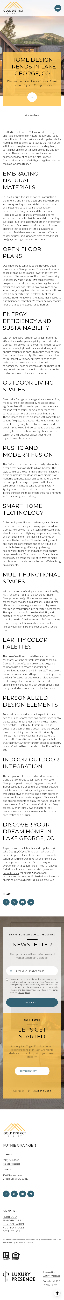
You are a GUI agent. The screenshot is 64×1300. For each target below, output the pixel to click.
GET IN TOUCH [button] (11, 1231)
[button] (32, 1071)
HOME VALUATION (13, 1223)
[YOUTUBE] (22, 1194)
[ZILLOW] (30, 1194)
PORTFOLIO (10, 1216)
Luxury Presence (51, 1275)
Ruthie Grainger (11, 872)
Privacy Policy (24, 992)
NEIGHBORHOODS (13, 1227)
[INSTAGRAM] (6, 1194)
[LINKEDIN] (14, 1194)
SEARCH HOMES (12, 1220)
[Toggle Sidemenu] (57, 8)
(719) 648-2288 (42, 1090)
